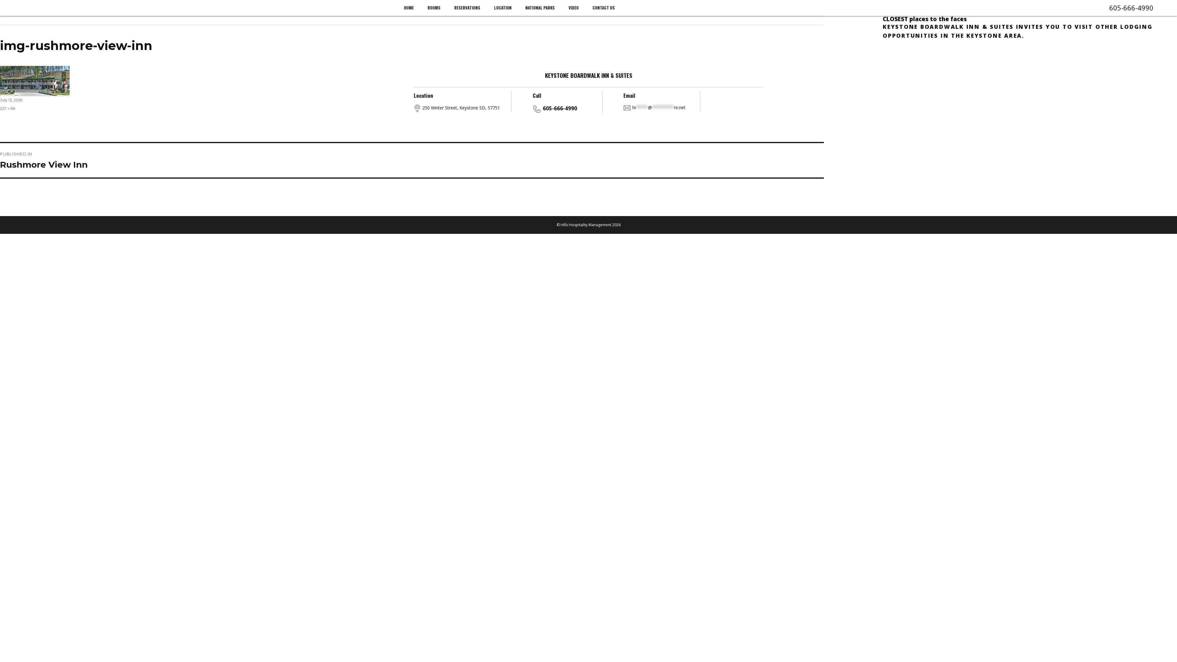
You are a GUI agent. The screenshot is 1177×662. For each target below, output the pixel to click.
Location (503, 8)
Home (409, 8)
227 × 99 (7, 108)
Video (574, 8)
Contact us (603, 8)
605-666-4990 (1131, 7)
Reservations (467, 8)
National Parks (540, 8)
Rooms (434, 8)
